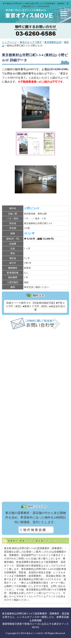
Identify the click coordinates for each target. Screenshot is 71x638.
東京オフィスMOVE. (35, 633)
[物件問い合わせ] (35, 328)
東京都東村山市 (53, 42)
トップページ (9, 42)
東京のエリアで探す (31, 42)
